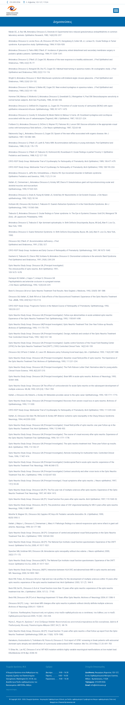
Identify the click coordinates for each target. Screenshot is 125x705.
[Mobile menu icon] (116, 10)
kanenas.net (71, 702)
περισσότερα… (12, 690)
